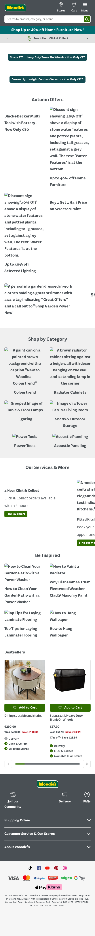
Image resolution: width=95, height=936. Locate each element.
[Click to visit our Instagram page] (65, 868)
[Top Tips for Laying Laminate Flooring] (24, 624)
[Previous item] (7, 38)
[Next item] (87, 38)
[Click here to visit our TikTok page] (30, 868)
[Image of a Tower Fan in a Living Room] (70, 414)
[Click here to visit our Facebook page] (39, 868)
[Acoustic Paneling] (70, 441)
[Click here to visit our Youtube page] (47, 868)
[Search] (87, 19)
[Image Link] (47, 50)
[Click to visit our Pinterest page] (56, 868)
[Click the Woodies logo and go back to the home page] (15, 7)
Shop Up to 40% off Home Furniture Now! (47, 30)
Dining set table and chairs (23, 716)
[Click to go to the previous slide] (8, 764)
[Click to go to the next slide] (87, 764)
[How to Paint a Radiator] (70, 581)
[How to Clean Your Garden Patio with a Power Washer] (24, 585)
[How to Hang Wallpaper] (70, 624)
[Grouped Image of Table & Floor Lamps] (24, 411)
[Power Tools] (24, 441)
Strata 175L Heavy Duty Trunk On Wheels (66, 718)
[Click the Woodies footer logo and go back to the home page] (47, 784)
